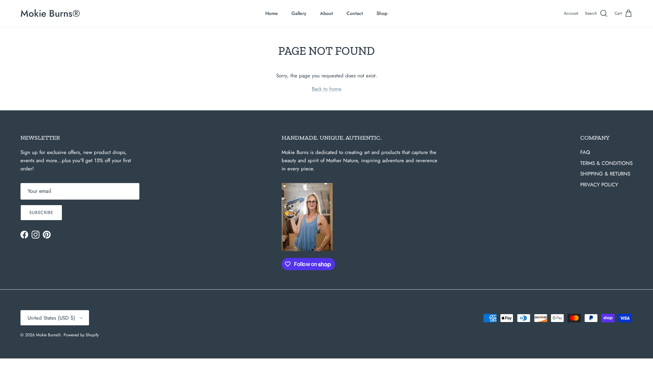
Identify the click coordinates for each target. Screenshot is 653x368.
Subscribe (41, 212)
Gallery (298, 13)
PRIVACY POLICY (599, 184)
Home (271, 13)
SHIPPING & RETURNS (605, 174)
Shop (381, 13)
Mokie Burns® (48, 335)
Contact (355, 13)
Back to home (326, 89)
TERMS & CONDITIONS (606, 163)
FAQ (585, 152)
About (326, 13)
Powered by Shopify (81, 335)
